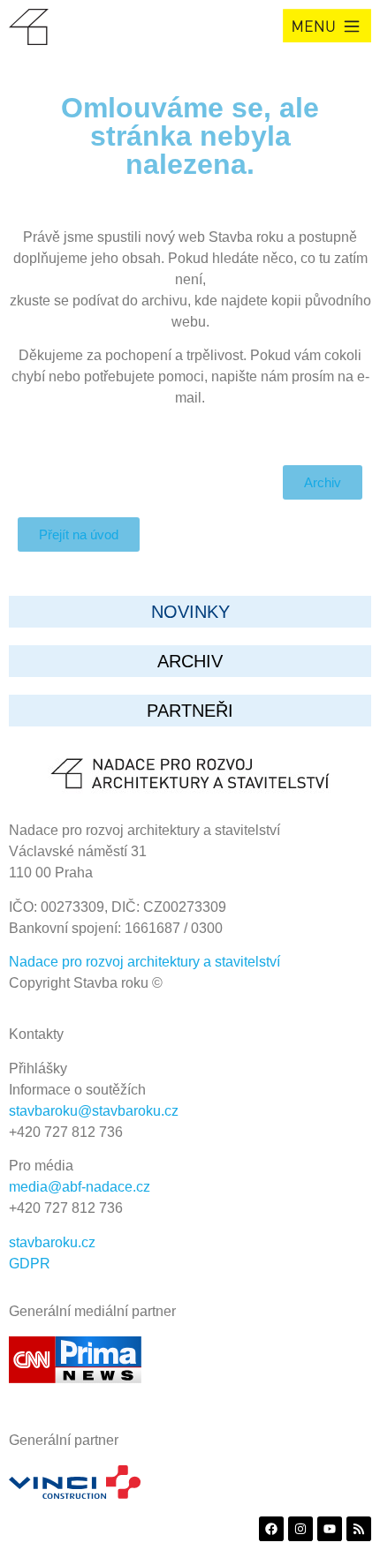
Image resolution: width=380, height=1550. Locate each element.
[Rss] (358, 1528)
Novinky (190, 611)
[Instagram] (300, 1528)
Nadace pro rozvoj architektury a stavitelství (144, 961)
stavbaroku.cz (52, 1242)
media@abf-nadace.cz (79, 1186)
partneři (190, 710)
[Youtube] (329, 1528)
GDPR (29, 1263)
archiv (190, 661)
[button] (327, 25)
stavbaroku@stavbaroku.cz (94, 1110)
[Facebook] (271, 1528)
